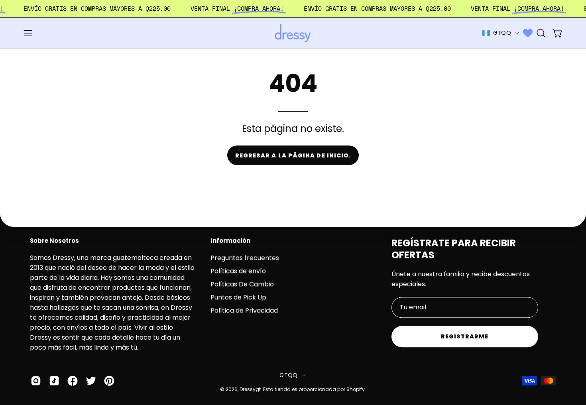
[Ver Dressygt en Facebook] (73, 381)
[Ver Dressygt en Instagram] (36, 381)
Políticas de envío (238, 270)
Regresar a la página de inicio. (293, 155)
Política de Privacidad (244, 310)
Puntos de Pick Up (238, 297)
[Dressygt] (293, 33)
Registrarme (465, 336)
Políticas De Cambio (242, 284)
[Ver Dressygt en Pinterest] (109, 381)
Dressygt (250, 389)
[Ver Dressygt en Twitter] (91, 381)
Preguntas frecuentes (244, 257)
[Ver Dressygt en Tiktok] (54, 381)
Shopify (355, 389)
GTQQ (502, 33)
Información (230, 241)
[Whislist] (528, 33)
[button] (541, 33)
